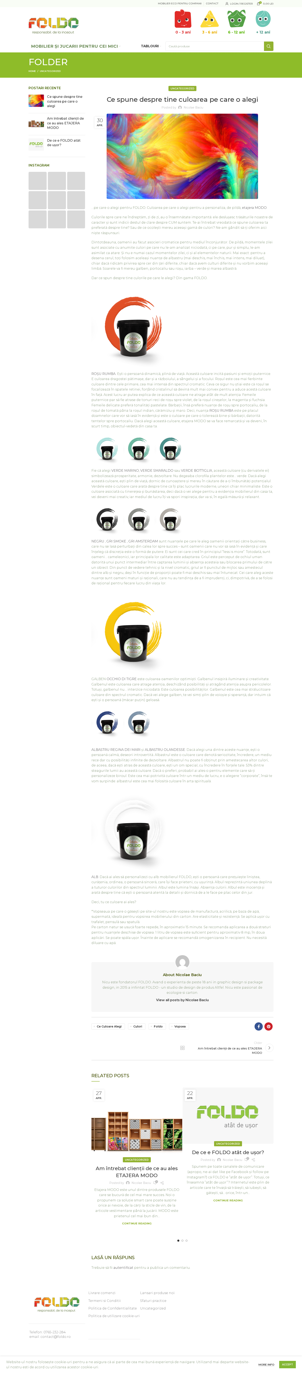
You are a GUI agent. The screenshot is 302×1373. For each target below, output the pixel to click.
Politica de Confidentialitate (112, 1308)
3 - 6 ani (209, 32)
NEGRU (97, 541)
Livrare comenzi (101, 1293)
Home (32, 71)
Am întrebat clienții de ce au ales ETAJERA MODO (65, 123)
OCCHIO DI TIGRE (122, 679)
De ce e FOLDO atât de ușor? (228, 1152)
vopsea (180, 1026)
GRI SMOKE (116, 541)
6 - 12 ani (236, 32)
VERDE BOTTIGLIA (196, 471)
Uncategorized (50, 71)
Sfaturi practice (153, 1301)
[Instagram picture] (38, 181)
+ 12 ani (263, 32)
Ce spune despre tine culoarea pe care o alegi (64, 101)
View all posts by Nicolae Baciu (182, 1000)
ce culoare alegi (109, 1026)
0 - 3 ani (183, 32)
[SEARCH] (268, 46)
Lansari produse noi (157, 1293)
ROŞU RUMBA (221, 411)
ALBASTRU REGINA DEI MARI (116, 750)
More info (266, 1364)
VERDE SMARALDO (156, 471)
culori (137, 1026)
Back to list (182, 1048)
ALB (94, 877)
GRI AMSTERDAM (143, 541)
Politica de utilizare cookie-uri (114, 1316)
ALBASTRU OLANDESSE (165, 750)
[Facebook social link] (259, 1026)
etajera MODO (254, 208)
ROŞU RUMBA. (103, 374)
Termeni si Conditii (104, 1301)
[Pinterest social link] (268, 1026)
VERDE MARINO (125, 471)
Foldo (158, 1026)
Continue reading (137, 1223)
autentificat (123, 1268)
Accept (287, 1364)
